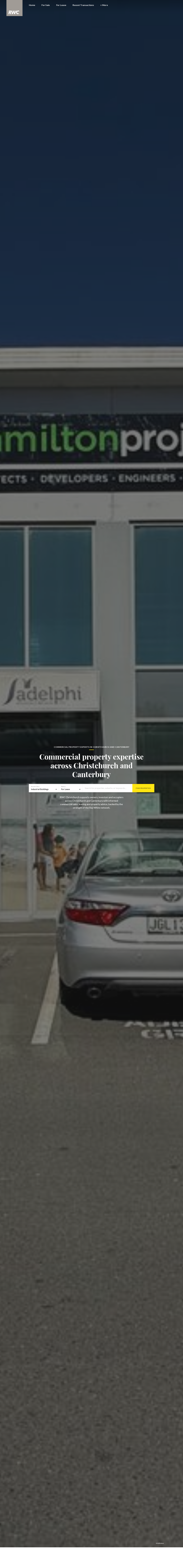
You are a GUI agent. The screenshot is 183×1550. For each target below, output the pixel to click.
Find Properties (143, 788)
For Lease (61, 5)
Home (32, 5)
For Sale (46, 5)
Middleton (160, 1543)
